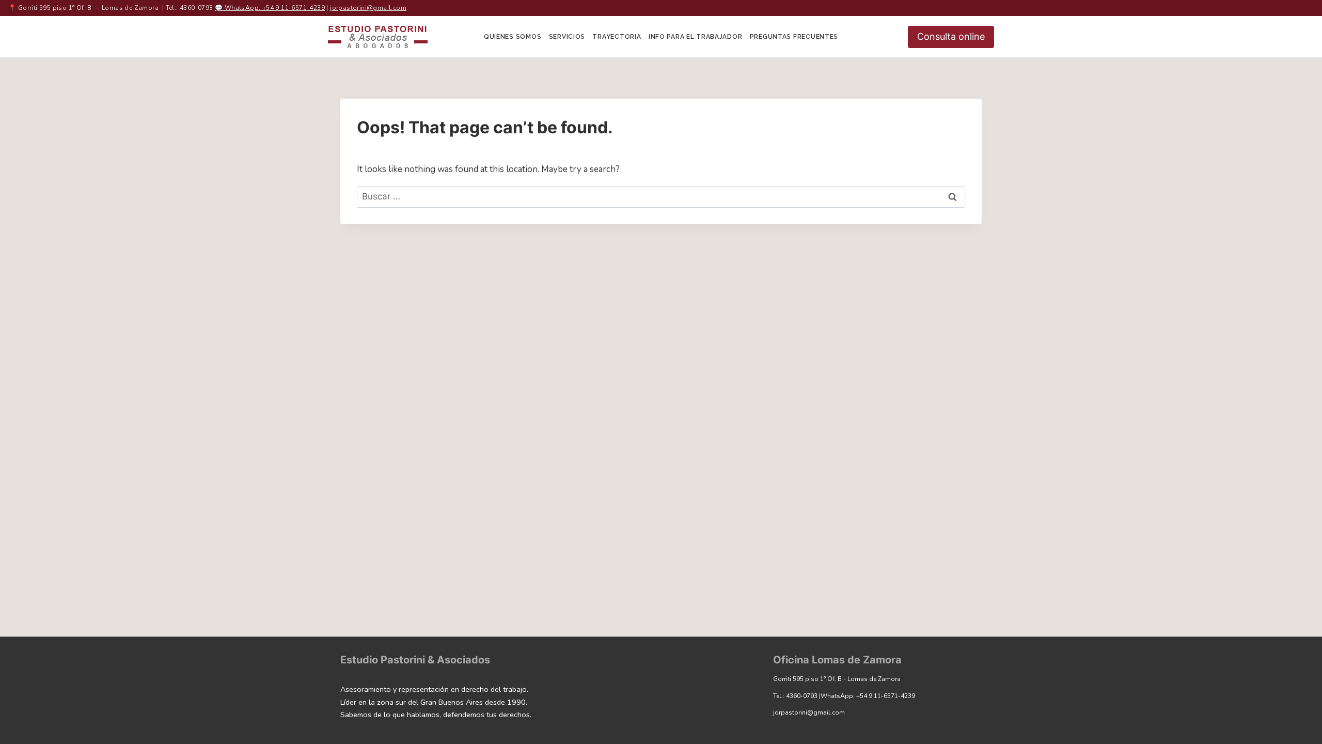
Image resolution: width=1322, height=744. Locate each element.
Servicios (567, 36)
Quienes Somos (512, 36)
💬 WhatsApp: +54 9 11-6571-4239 (270, 8)
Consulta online (951, 36)
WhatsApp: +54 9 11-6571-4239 (868, 696)
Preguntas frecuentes (794, 36)
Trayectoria (616, 36)
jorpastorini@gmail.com (368, 8)
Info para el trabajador (696, 36)
